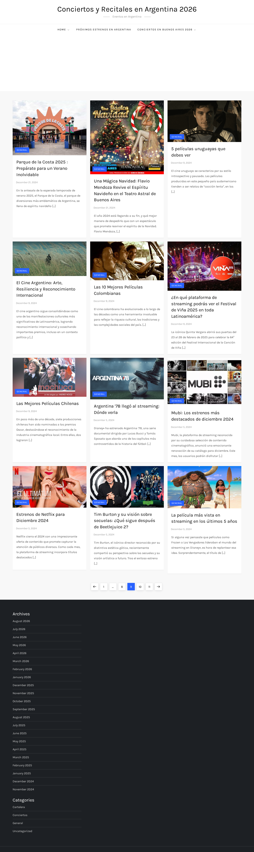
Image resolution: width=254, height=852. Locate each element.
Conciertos (20, 815)
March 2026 (21, 661)
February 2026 (22, 669)
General (22, 150)
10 (141, 586)
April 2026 (19, 653)
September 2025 (24, 709)
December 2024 (23, 781)
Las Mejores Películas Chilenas (47, 403)
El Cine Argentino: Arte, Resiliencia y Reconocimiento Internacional (45, 289)
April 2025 (19, 749)
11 (150, 586)
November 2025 (23, 693)
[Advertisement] (127, 63)
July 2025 (19, 725)
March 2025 (21, 757)
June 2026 (20, 637)
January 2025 (22, 773)
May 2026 (19, 645)
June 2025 (20, 733)
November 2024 (23, 789)
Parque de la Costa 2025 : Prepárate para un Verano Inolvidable (42, 168)
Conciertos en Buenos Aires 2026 (164, 29)
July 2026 (19, 629)
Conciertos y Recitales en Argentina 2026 (127, 9)
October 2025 (22, 701)
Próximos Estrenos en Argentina (103, 29)
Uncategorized (22, 831)
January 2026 (22, 677)
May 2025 (19, 741)
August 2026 (21, 621)
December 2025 (23, 685)
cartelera (19, 807)
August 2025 (21, 717)
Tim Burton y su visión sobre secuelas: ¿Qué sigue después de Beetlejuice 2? (124, 520)
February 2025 (22, 765)
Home (61, 29)
